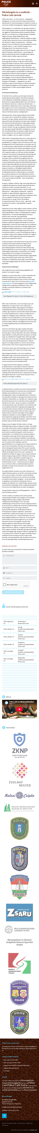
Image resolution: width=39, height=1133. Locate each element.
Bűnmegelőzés (27, 1080)
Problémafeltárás (6, 1088)
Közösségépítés (14, 1083)
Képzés (5, 1083)
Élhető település (30, 1090)
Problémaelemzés (32, 1085)
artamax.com (33, 1130)
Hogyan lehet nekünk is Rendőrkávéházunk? (16, 1065)
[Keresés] (37, 4)
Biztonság (18, 1080)
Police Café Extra (17, 1085)
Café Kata (6, 1071)
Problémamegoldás (17, 1088)
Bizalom (13, 1080)
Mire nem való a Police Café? (12, 1062)
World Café (21, 1090)
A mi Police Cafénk (6, 1080)
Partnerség (24, 1083)
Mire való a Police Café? (10, 1060)
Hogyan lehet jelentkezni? (11, 1068)
